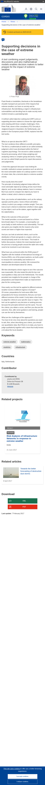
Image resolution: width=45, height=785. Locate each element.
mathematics (25, 342)
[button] (31, 9)
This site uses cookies (11, 769)
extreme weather (9, 342)
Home (4, 22)
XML (24, 501)
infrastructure (20, 347)
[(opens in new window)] (9, 8)
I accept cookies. (22, 776)
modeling (6, 347)
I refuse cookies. (23, 781)
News (13, 22)
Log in (26, 9)
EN (3, 39)
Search (36, 9)
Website (10, 386)
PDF (24, 507)
